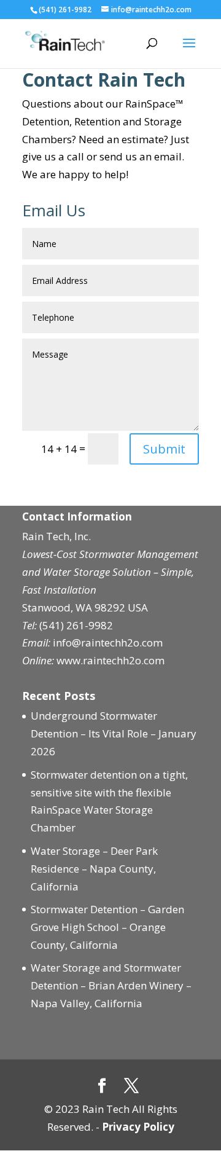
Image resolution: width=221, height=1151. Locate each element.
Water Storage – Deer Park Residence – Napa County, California (94, 869)
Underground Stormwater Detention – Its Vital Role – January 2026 (113, 733)
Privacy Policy (138, 1127)
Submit (164, 449)
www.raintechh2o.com (110, 660)
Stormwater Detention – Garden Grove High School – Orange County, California (107, 927)
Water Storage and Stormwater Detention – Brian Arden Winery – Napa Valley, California (111, 985)
